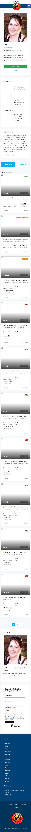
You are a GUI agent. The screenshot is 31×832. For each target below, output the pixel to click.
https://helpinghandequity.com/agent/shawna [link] (15, 673)
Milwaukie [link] (7, 759)
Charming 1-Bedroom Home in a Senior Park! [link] (17, 198)
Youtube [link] (16, 807)
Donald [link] (6, 765)
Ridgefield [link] (7, 748)
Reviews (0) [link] (23, 164)
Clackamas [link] (7, 762)
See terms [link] (11, 719)
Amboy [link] (6, 776)
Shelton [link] (7, 767)
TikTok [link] (16, 804)
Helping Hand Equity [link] (17, 50)
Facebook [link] (9, 804)
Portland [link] (7, 781)
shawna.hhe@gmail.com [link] (20, 668)
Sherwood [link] (7, 754)
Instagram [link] (23, 804)
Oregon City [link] (8, 751)
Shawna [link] (6, 210)
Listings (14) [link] (8, 164)
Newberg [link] (7, 757)
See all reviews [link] (8, 47)
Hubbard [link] (7, 773)
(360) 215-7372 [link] (15, 1)
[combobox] (10, 172)
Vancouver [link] (7, 743)
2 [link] (17, 624)
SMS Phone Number (10, 707)
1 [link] (13, 624)
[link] (29, 6)
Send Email (15, 66)
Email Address (9, 702)
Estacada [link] (7, 778)
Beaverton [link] (7, 770)
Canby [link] (6, 746)
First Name (8, 696)
